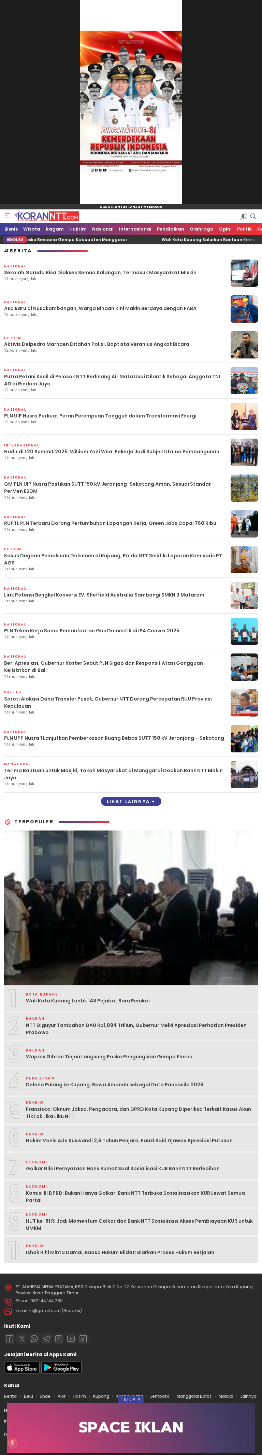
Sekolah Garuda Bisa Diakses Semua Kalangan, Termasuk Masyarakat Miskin (100, 272)
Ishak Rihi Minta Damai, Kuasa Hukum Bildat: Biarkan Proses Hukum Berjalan (120, 1252)
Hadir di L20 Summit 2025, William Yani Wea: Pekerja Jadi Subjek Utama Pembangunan (111, 451)
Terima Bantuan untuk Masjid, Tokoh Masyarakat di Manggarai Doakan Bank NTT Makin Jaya (113, 774)
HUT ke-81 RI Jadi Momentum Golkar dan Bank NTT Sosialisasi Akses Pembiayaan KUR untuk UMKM (139, 1225)
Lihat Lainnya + (131, 801)
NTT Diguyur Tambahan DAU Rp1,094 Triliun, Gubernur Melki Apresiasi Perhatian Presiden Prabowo (136, 1029)
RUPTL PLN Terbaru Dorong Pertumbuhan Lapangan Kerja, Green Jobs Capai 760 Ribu (110, 523)
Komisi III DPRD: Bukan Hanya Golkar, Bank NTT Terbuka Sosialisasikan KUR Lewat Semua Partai (135, 1197)
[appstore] (22, 1372)
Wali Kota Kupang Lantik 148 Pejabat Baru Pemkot (88, 1000)
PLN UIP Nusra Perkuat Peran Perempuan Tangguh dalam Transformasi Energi (100, 415)
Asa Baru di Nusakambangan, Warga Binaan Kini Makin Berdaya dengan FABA (100, 308)
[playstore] (61, 1372)
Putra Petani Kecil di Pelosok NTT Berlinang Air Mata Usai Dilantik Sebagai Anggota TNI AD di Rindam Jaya (112, 380)
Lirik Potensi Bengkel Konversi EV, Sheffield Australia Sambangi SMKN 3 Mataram (104, 594)
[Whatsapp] (34, 1338)
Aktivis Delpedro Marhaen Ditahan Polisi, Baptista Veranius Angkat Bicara (96, 344)
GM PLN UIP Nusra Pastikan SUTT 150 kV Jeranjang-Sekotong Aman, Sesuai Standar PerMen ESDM (107, 488)
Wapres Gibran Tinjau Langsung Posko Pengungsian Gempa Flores (109, 1056)
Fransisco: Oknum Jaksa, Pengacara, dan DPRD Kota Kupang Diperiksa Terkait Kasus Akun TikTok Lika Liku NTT (138, 1113)
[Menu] (7, 216)
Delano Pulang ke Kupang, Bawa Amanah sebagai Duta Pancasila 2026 (114, 1084)
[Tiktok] (83, 1338)
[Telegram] (46, 1338)
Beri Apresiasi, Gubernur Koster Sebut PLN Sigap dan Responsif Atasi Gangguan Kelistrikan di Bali (103, 667)
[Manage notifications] (12, 1442)
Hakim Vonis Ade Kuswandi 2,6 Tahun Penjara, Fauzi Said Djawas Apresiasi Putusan (129, 1140)
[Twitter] (21, 1338)
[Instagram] (58, 1338)
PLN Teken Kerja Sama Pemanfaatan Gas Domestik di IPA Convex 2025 (91, 630)
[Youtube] (71, 1338)
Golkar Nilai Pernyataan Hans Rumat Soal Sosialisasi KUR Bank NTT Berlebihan (123, 1168)
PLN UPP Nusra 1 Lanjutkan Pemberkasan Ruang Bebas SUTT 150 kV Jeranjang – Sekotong (114, 738)
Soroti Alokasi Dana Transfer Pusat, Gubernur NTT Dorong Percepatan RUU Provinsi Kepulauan (108, 702)
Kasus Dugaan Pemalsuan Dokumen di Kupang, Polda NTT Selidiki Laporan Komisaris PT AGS (113, 559)
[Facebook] (9, 1338)
